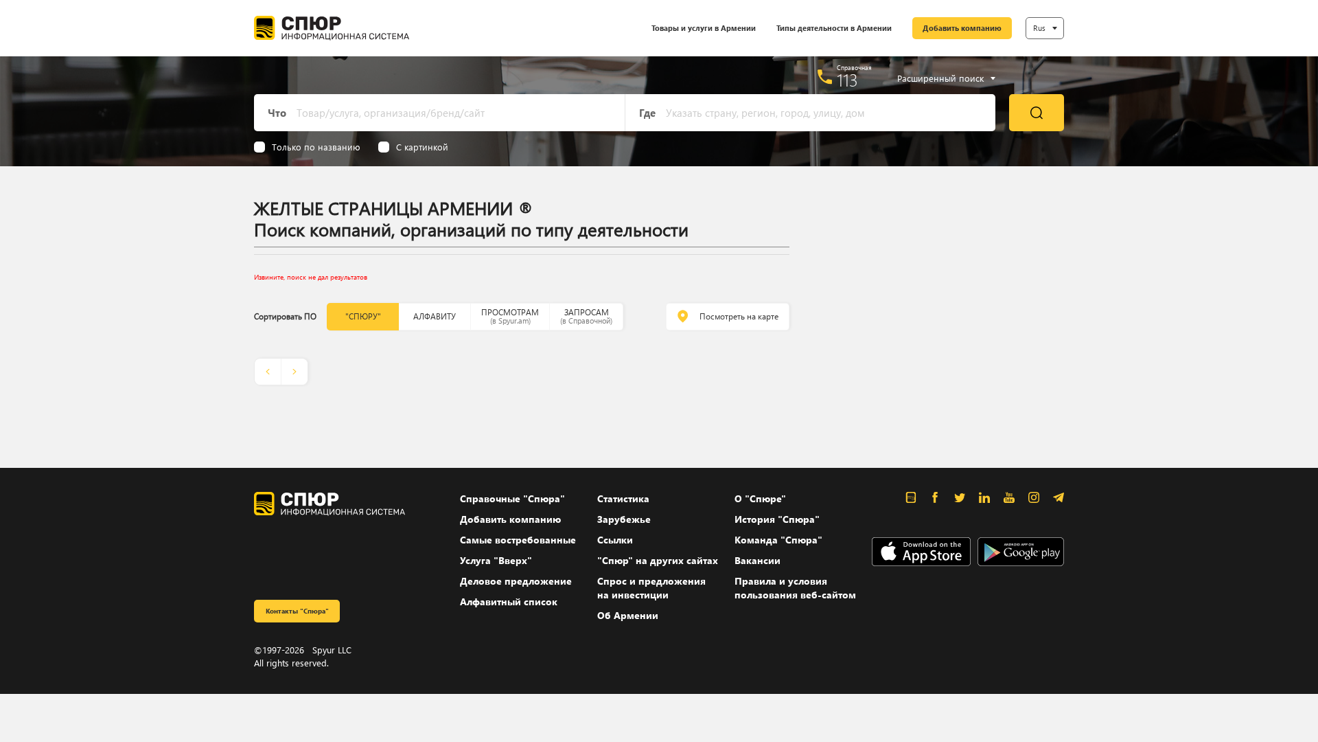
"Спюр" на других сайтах (657, 560)
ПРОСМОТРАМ (510, 316)
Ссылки (615, 539)
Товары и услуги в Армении (703, 27)
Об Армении (627, 615)
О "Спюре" (760, 498)
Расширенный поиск (940, 78)
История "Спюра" (777, 519)
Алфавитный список (508, 601)
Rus (1039, 27)
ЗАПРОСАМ (586, 316)
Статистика (623, 498)
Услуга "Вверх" (496, 560)
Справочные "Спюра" (512, 498)
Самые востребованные (518, 539)
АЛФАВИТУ (434, 316)
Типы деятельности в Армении (834, 27)
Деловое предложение (516, 580)
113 (847, 80)
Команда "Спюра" (778, 539)
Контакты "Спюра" (297, 611)
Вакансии (758, 560)
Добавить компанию (962, 27)
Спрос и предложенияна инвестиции (651, 587)
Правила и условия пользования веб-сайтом (795, 587)
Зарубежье (624, 519)
